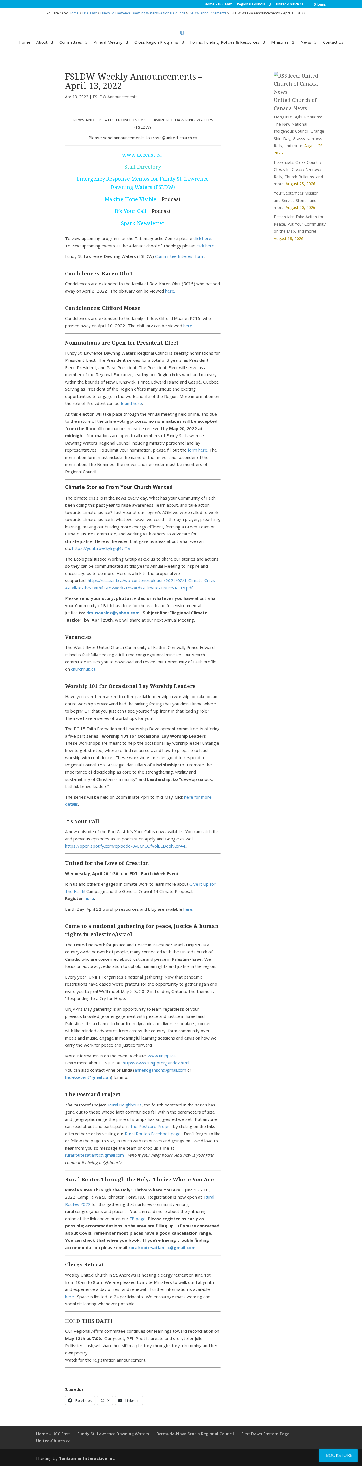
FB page (138, 1218)
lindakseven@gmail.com (88, 1077)
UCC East (89, 13)
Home (74, 13)
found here (131, 403)
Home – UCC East (218, 4)
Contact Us (333, 42)
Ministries (280, 42)
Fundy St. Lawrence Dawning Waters (113, 1433)
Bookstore (339, 1455)
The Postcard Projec (150, 1126)
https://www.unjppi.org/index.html (156, 1063)
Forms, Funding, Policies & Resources (224, 42)
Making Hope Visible (130, 199)
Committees (70, 42)
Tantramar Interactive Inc (87, 1458)
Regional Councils (251, 4)
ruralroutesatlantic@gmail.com (94, 1155)
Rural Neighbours (125, 1105)
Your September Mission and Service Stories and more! (296, 200)
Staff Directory (142, 166)
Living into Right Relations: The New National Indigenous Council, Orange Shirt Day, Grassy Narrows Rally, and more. (299, 131)
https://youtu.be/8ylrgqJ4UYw (101, 548)
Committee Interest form (179, 256)
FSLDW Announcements (207, 13)
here (187, 325)
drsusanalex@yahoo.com (112, 612)
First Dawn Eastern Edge (265, 1433)
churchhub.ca (83, 669)
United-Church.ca (289, 4)
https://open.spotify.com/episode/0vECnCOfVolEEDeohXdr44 (125, 846)
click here (202, 238)
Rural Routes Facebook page (153, 1133)
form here (197, 450)
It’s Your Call (130, 211)
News (306, 42)
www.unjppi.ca (162, 1055)
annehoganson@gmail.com (160, 1070)
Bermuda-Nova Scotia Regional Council (195, 1433)
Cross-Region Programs (156, 42)
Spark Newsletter (143, 223)
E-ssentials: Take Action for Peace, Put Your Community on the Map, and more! (300, 224)
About (42, 42)
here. (170, 291)
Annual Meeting (108, 42)
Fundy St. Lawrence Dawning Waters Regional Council (142, 13)
